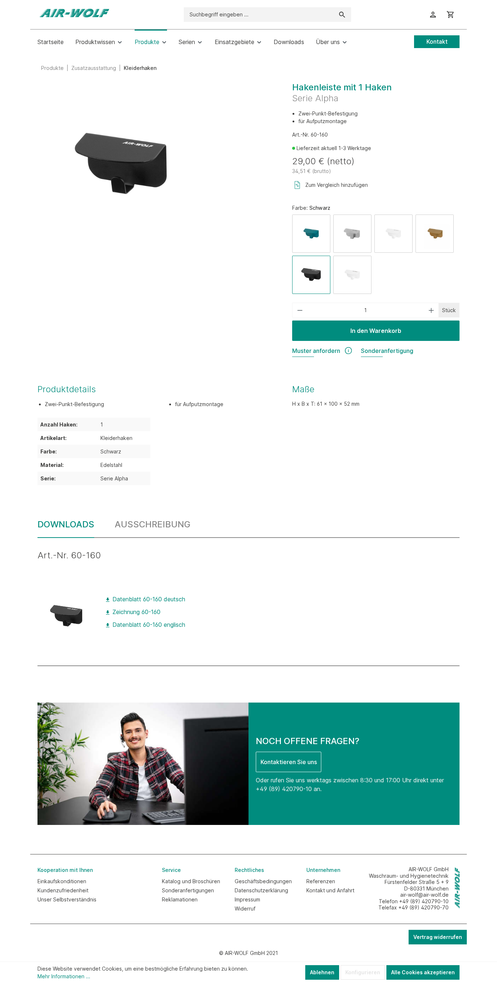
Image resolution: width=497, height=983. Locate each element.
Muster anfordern (316, 350)
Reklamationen (180, 899)
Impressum (247, 899)
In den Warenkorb (375, 330)
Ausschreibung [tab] (152, 524)
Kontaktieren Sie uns (289, 762)
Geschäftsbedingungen (263, 881)
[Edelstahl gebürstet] (352, 234)
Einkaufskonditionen (61, 881)
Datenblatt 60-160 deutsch (148, 599)
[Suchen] (342, 14)
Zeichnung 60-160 (135, 612)
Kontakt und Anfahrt (330, 890)
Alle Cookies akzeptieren (423, 972)
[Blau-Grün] (311, 234)
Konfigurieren (362, 972)
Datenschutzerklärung (261, 890)
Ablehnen (322, 972)
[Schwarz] (311, 275)
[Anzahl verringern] (299, 310)
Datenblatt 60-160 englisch (148, 624)
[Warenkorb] (450, 14)
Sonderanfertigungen (188, 890)
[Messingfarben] (435, 234)
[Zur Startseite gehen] (73, 13)
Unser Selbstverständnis (66, 899)
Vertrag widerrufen (437, 937)
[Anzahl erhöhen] (431, 310)
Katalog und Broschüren (191, 881)
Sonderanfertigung (387, 350)
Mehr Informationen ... (63, 976)
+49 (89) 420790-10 (284, 789)
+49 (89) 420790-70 (423, 907)
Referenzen (320, 881)
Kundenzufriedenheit (62, 890)
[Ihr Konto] (433, 14)
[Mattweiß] (393, 234)
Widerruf (245, 908)
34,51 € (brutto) (311, 171)
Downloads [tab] (65, 524)
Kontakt (437, 41)
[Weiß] (352, 275)
